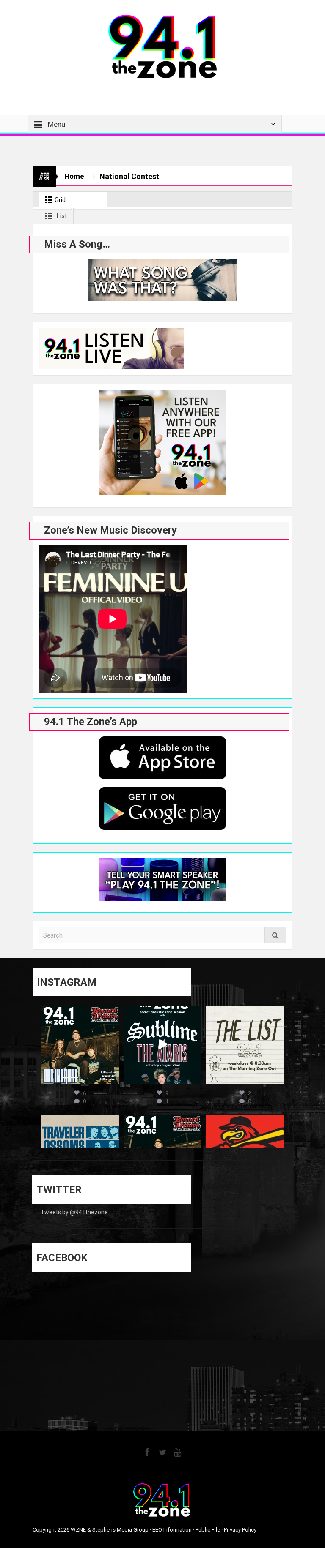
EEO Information (172, 1529)
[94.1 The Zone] (162, 46)
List (61, 216)
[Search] (275, 935)
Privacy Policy (240, 1529)
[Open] (80, 1045)
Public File (208, 1529)
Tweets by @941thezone (74, 1212)
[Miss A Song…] (162, 280)
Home (74, 176)
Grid (59, 200)
